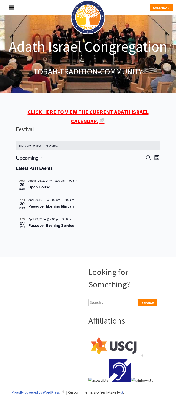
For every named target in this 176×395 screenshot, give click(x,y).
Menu (7, 7)
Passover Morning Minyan (51, 206)
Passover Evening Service (51, 225)
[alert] (88, 145)
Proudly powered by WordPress (35, 392)
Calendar (161, 7)
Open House (39, 186)
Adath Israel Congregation (88, 46)
